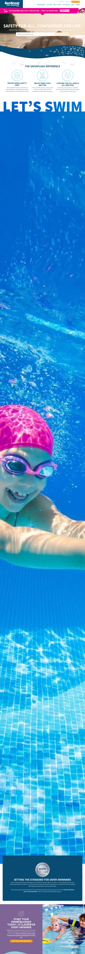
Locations (49, 4)
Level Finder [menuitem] (61, 1)
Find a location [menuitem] (75, 1)
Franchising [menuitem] (67, 1)
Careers (78, 4)
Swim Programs (41, 4)
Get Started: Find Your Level (21, 941)
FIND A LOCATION (61, 34)
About (73, 4)
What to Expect (57, 4)
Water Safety (66, 4)
